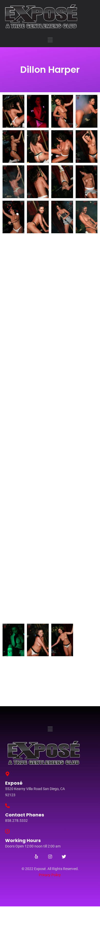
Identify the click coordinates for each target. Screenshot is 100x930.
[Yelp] (36, 856)
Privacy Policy (50, 875)
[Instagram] (50, 856)
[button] (50, 40)
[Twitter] (63, 856)
